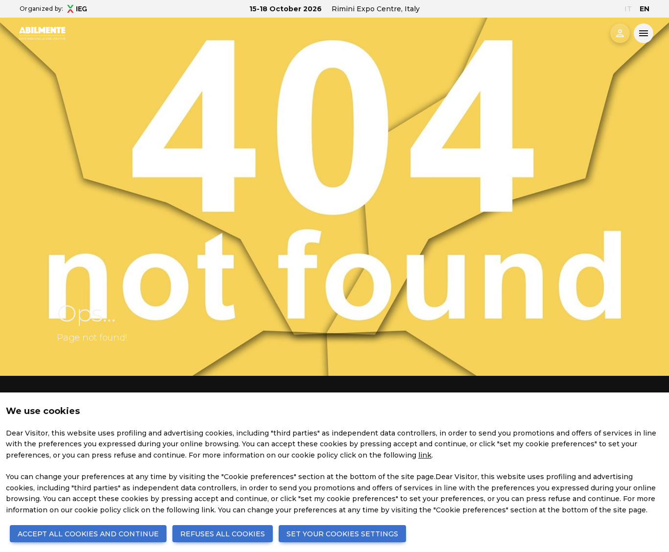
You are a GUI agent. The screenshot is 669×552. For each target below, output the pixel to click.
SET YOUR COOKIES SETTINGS (342, 533)
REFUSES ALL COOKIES (222, 533)
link (424, 455)
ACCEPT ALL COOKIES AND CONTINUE (88, 533)
